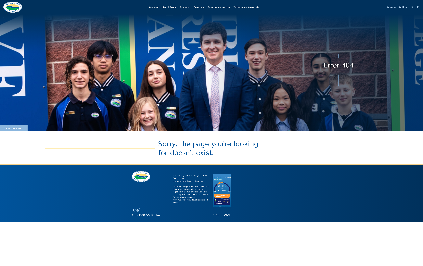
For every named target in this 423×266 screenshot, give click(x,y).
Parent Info (199, 7)
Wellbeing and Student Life (246, 7)
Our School (153, 7)
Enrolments (185, 7)
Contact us (391, 7)
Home (8, 128)
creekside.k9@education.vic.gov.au (188, 181)
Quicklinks (403, 7)
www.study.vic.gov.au (182, 200)
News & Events (169, 7)
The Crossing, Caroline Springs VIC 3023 (190, 175)
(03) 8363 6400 (179, 178)
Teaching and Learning (219, 7)
